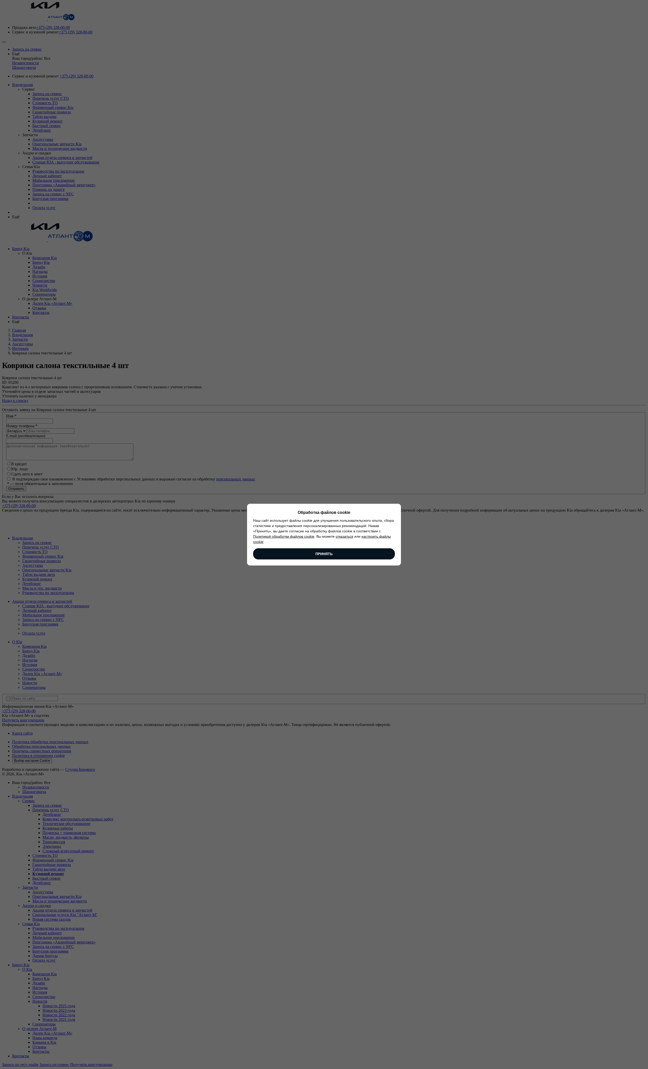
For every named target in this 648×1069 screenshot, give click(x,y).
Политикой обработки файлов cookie (283, 536)
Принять (324, 554)
